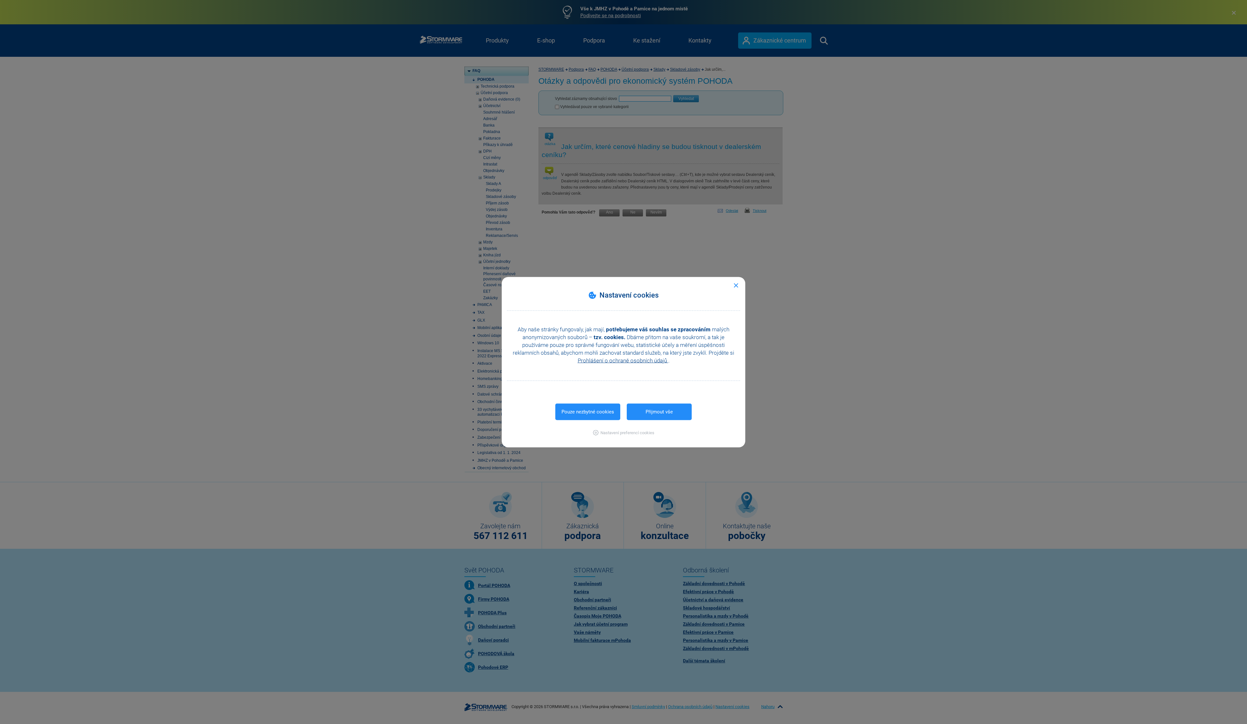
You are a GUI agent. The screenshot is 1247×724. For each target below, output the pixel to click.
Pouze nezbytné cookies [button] (587, 411)
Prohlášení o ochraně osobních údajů (623, 360)
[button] (623, 432)
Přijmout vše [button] (659, 411)
